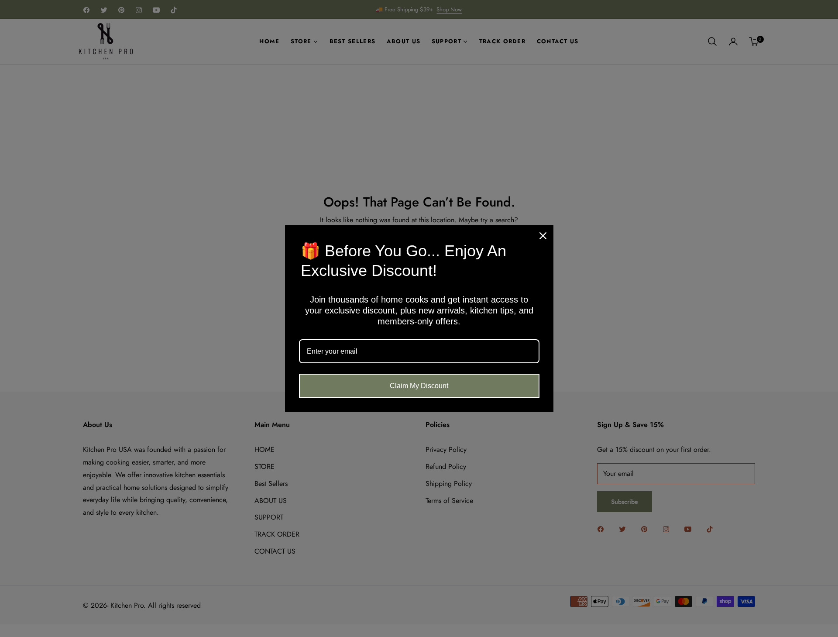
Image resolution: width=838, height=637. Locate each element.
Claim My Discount (419, 385)
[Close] (542, 235)
